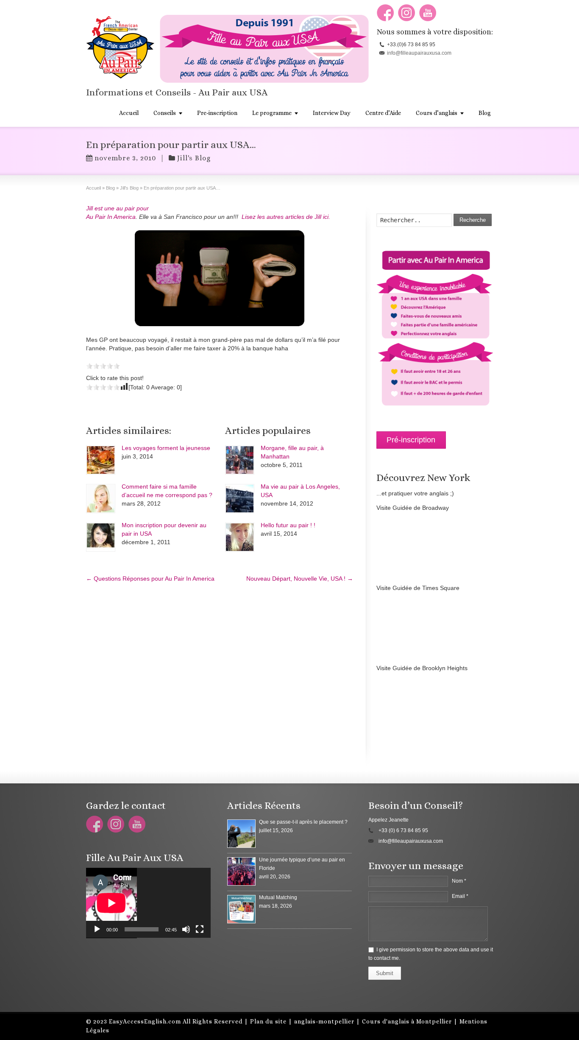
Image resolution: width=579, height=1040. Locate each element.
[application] (148, 903)
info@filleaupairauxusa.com (419, 53)
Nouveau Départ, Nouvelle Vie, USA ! (299, 578)
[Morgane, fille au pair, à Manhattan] (239, 460)
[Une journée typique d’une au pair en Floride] (241, 871)
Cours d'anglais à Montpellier (407, 1021)
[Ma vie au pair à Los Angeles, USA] (239, 498)
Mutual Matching (278, 897)
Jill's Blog (194, 158)
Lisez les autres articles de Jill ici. (286, 216)
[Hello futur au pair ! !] (239, 537)
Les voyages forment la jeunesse (166, 448)
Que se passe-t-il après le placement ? (303, 822)
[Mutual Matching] (241, 909)
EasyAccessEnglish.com (145, 1021)
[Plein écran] (199, 929)
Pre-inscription (217, 112)
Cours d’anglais (436, 112)
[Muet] (186, 929)
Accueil (129, 112)
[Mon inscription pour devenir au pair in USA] (100, 537)
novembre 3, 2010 (125, 158)
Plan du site (268, 1021)
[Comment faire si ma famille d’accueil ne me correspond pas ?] (100, 498)
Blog (485, 112)
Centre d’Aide (383, 112)
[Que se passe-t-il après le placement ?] (241, 833)
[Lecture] (97, 929)
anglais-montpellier (324, 1021)
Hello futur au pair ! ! (288, 525)
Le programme (272, 112)
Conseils (164, 112)
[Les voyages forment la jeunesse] (100, 460)
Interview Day (332, 112)
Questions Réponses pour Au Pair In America (150, 578)
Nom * (459, 881)
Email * (460, 896)
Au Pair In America (111, 216)
